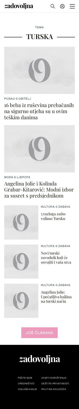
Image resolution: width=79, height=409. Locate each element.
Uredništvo (26, 383)
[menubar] (62, 6)
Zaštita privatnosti (55, 383)
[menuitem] (62, 6)
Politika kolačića (53, 389)
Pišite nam (25, 378)
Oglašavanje (27, 389)
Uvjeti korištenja (54, 378)
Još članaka (39, 333)
